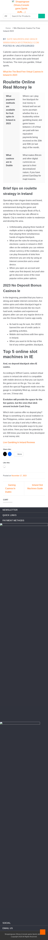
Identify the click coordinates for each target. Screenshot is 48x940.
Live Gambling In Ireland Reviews (19, 442)
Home (8, 28)
